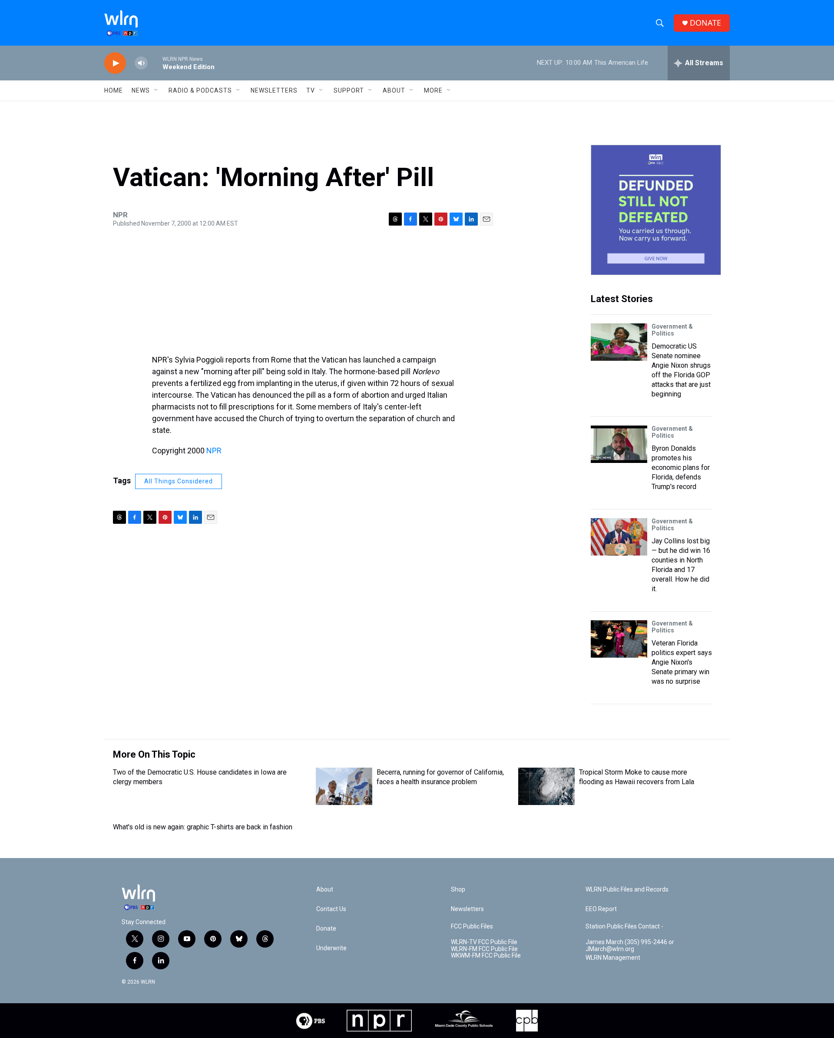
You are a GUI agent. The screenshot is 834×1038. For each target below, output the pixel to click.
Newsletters (274, 90)
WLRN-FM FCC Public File (484, 949)
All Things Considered (178, 481)
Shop (458, 889)
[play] (115, 63)
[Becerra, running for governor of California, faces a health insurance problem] (344, 786)
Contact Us (331, 909)
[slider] (155, 62)
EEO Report (601, 909)
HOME (113, 90)
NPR (214, 450)
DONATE (705, 22)
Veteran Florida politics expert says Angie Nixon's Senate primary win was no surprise (682, 662)
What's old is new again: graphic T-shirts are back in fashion (202, 827)
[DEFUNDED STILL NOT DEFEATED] (656, 210)
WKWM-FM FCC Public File (486, 955)
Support (349, 90)
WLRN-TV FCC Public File (484, 942)
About (394, 90)
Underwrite (331, 948)
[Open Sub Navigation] (156, 90)
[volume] (141, 63)
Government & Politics (672, 330)
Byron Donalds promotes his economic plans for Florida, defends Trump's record (681, 467)
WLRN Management (613, 958)
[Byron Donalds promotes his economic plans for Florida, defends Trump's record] (619, 444)
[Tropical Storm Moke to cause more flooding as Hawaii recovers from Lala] (546, 786)
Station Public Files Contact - (624, 926)
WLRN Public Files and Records (627, 889)
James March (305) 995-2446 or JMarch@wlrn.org (630, 945)
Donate (326, 928)
